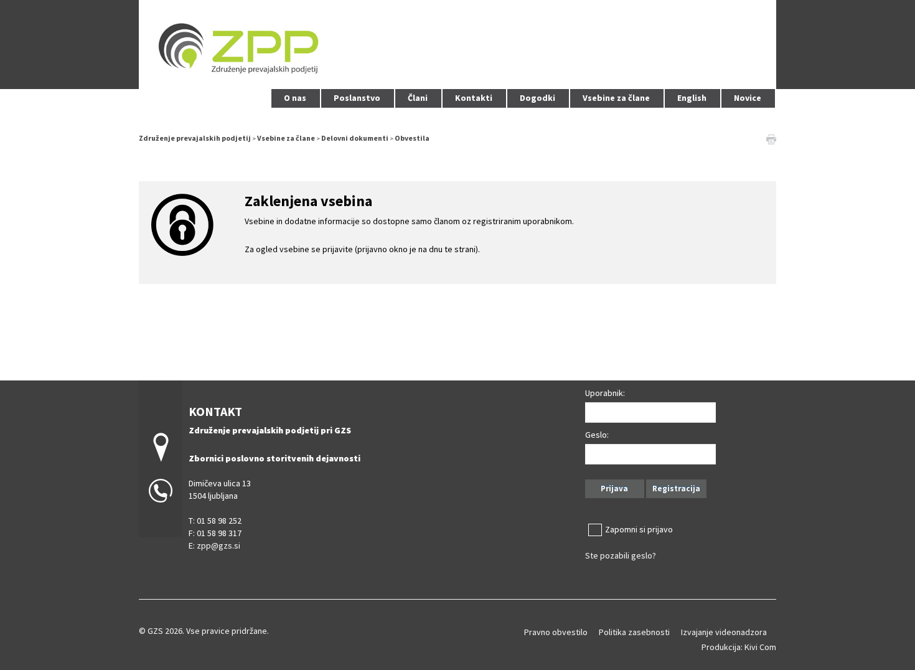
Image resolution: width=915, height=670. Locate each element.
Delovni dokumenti (354, 138)
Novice (747, 97)
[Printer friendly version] (771, 138)
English (691, 97)
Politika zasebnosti (634, 632)
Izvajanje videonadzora (724, 632)
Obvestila (412, 138)
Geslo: (597, 434)
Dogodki (537, 97)
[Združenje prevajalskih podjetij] (457, 42)
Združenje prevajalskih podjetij (195, 138)
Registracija (676, 488)
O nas (295, 97)
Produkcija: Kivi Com (739, 647)
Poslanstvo (357, 97)
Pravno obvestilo (556, 632)
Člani (418, 97)
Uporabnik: (605, 393)
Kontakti (473, 97)
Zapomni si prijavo (639, 529)
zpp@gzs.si (218, 545)
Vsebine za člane (616, 97)
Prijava (614, 488)
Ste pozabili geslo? (620, 555)
